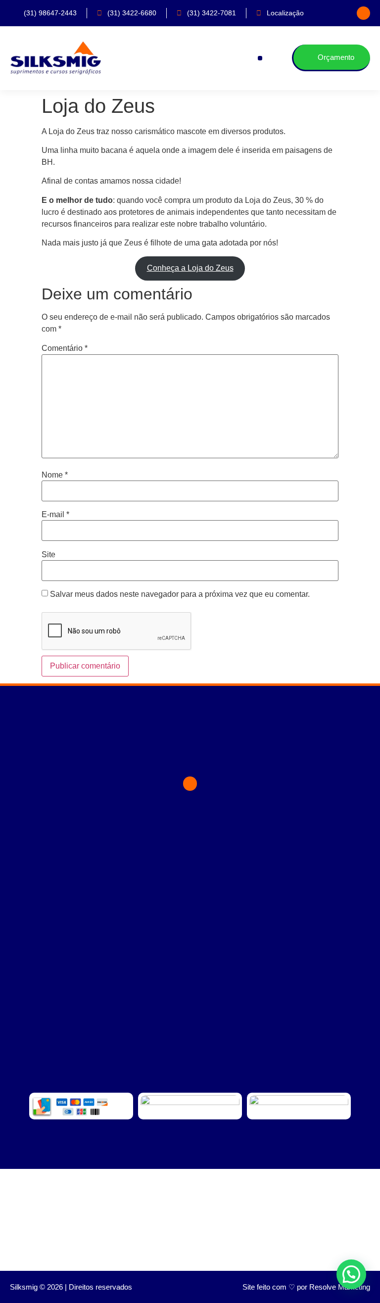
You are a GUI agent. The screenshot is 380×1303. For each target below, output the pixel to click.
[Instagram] (363, 13)
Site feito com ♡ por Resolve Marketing (306, 1287)
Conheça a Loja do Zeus (190, 268)
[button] (260, 58)
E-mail (55, 515)
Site (48, 555)
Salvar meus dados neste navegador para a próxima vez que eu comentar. (180, 594)
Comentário (65, 348)
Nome (55, 475)
